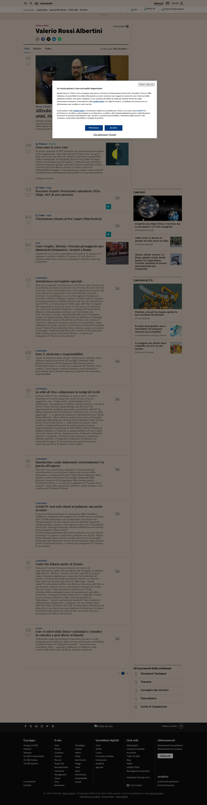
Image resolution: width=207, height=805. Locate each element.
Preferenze (94, 128)
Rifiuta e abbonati (146, 84)
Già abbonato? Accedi (104, 134)
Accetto (113, 128)
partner (140, 111)
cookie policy (98, 101)
